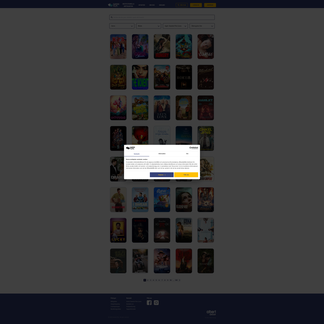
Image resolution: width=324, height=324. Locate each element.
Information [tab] (162, 153)
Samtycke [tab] (137, 154)
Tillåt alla (186, 174)
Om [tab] (187, 153)
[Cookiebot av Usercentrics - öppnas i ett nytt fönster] (190, 148)
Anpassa (160, 174)
